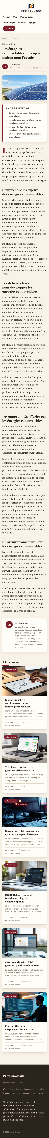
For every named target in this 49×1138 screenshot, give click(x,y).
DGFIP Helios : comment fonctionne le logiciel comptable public (18, 898)
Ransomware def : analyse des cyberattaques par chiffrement (22, 832)
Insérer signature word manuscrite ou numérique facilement (17, 703)
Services (22, 22)
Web (15, 17)
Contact (9, 28)
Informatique (9, 22)
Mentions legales (29, 1093)
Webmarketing (27, 17)
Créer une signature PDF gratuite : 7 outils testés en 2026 (22, 963)
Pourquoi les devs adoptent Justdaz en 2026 (19, 1027)
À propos (32, 22)
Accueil (6, 17)
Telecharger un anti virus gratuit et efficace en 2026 (19, 768)
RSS (41, 1093)
